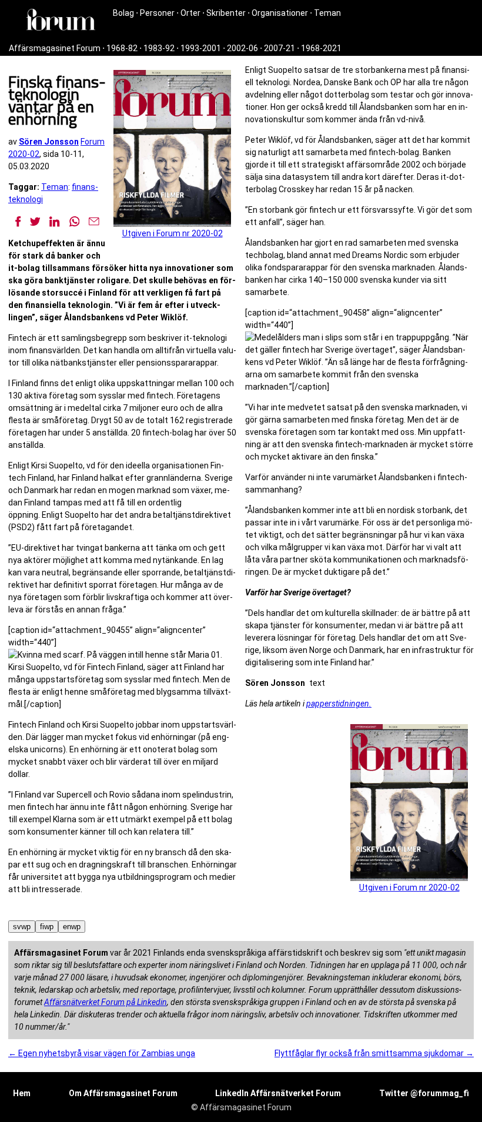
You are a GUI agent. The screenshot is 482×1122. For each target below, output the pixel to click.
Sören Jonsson (49, 141)
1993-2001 (200, 48)
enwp (72, 926)
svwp (22, 926)
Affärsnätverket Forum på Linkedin (105, 1002)
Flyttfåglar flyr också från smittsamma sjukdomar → (374, 1053)
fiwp (46, 926)
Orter (190, 13)
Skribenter (226, 13)
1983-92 (159, 48)
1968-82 (122, 48)
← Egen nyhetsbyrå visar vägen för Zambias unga (101, 1053)
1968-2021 (321, 48)
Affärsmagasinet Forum (55, 48)
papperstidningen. (338, 703)
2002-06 (242, 48)
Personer (157, 13)
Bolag (123, 13)
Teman (327, 13)
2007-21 (279, 48)
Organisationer (280, 13)
